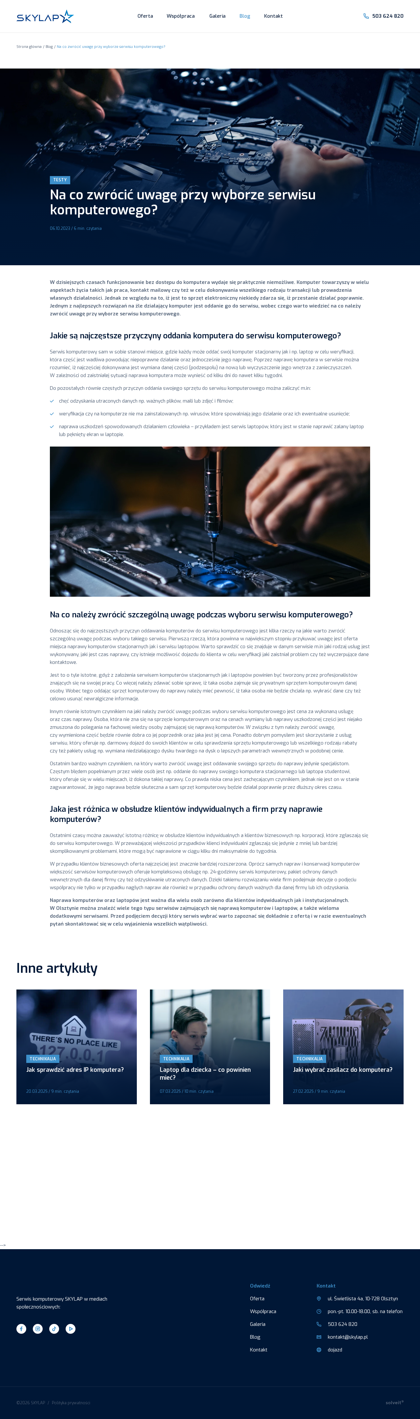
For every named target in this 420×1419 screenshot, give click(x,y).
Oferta (145, 16)
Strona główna (29, 46)
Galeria (217, 16)
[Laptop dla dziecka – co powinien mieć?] (210, 1046)
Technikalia (43, 1059)
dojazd (335, 1350)
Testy (60, 180)
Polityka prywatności (71, 1403)
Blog (245, 16)
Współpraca (181, 16)
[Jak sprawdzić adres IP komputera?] (76, 1046)
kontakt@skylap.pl (348, 1337)
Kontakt (273, 16)
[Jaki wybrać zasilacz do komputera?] (343, 1046)
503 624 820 (388, 16)
